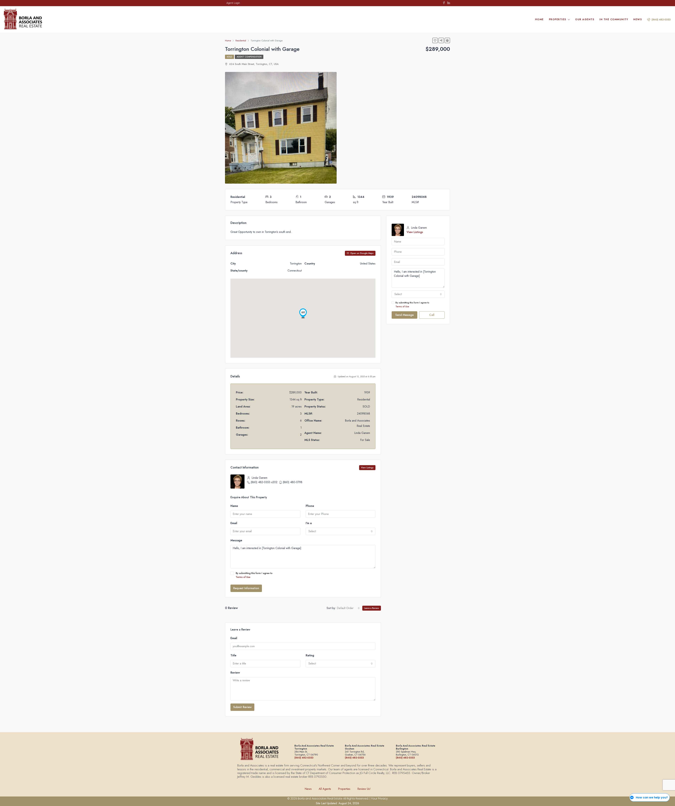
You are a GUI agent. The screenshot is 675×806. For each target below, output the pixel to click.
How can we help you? (652, 797)
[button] (303, 313)
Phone (310, 506)
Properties (557, 19)
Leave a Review (371, 608)
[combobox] (341, 531)
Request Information (246, 588)
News (637, 19)
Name (234, 506)
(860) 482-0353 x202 (264, 482)
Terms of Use (243, 577)
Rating (310, 655)
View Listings (367, 467)
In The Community (613, 19)
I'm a (309, 523)
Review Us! (364, 789)
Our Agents (584, 19)
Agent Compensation (249, 56)
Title (233, 655)
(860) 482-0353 (661, 19)
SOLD (229, 56)
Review (235, 673)
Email (233, 523)
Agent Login (233, 3)
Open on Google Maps (362, 253)
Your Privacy (379, 799)
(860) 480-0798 (292, 482)
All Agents (325, 789)
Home (539, 19)
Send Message (404, 315)
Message (236, 540)
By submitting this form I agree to (254, 575)
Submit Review (242, 707)
